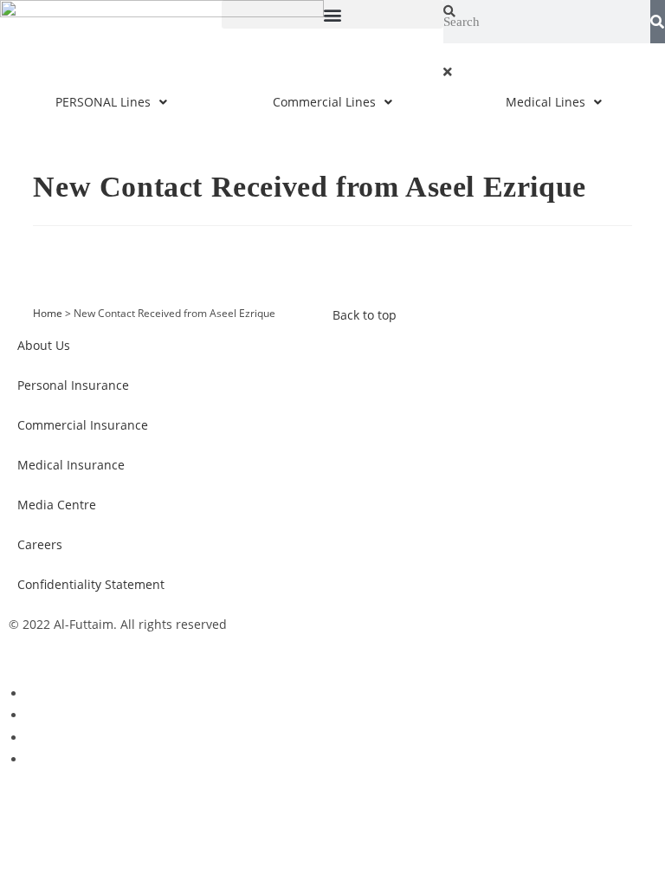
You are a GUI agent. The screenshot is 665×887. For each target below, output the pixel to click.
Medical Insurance (71, 464)
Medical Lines (545, 102)
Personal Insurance (73, 385)
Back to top (364, 315)
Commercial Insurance (82, 425)
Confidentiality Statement (91, 584)
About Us (43, 345)
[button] (332, 14)
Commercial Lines (324, 102)
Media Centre (56, 504)
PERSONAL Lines (103, 102)
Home (47, 313)
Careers (39, 544)
